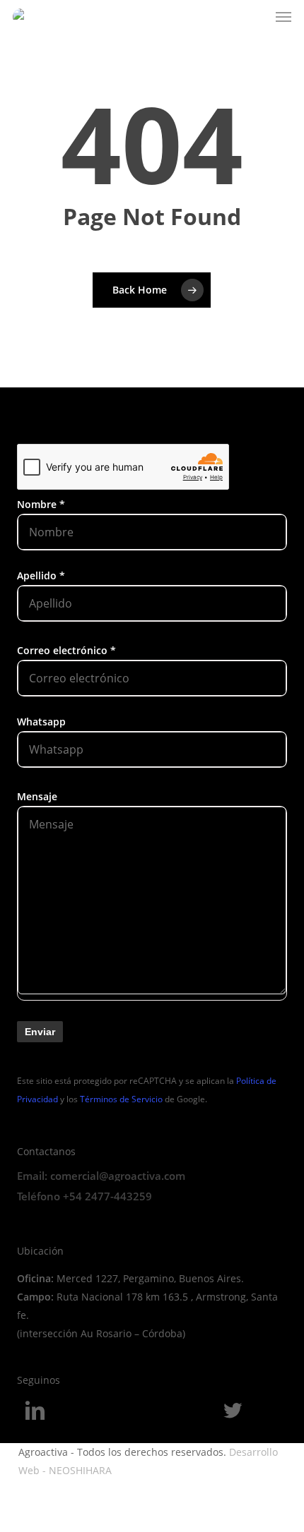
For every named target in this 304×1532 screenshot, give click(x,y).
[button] (283, 17)
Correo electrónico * (66, 650)
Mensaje (37, 796)
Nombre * (41, 504)
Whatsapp (41, 721)
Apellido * (41, 575)
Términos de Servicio (121, 1099)
